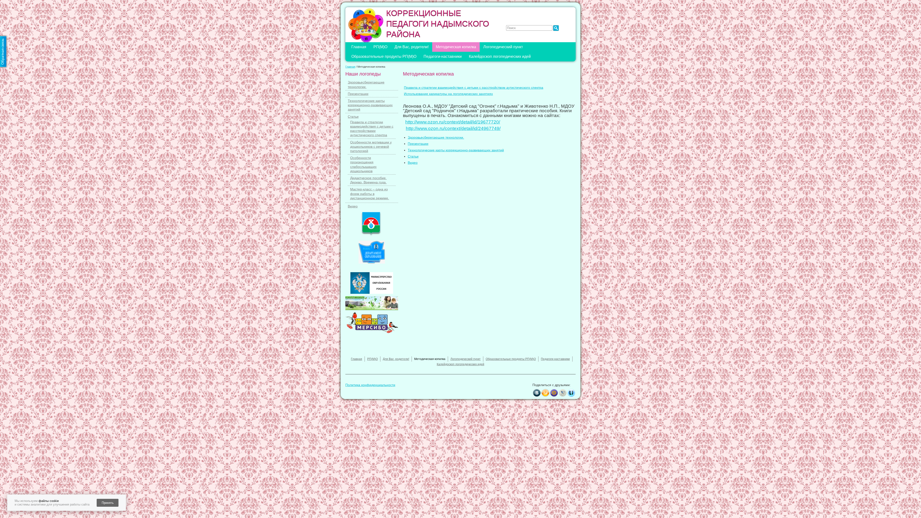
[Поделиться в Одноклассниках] (545, 393)
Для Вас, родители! (412, 47)
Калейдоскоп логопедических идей (500, 56)
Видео (353, 206)
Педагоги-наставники (443, 56)
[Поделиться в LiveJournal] (563, 393)
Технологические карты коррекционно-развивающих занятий (370, 105)
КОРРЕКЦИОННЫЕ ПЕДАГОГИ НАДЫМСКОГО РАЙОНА (437, 23)
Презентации (358, 94)
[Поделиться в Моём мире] (554, 393)
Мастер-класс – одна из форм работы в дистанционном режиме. (369, 193)
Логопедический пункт (503, 47)
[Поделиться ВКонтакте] (537, 393)
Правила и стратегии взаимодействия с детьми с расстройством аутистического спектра (473, 87)
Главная (358, 47)
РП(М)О (380, 47)
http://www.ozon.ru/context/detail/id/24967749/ (453, 128)
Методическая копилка (456, 47)
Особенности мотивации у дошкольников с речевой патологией (371, 146)
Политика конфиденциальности (370, 385)
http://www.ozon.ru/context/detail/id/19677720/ (452, 121)
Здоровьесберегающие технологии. (436, 137)
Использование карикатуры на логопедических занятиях (448, 94)
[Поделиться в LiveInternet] (571, 393)
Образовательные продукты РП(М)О (383, 56)
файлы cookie (49, 501)
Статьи (353, 116)
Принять (108, 503)
